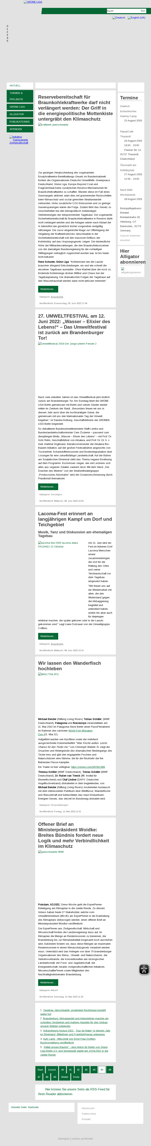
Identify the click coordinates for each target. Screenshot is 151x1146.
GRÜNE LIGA (17, 106)
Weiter (64, 1076)
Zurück (52, 1069)
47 (39, 1076)
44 (94, 1069)
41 (70, 1069)
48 (46, 1076)
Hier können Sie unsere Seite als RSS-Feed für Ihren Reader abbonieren (74, 1092)
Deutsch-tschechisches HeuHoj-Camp (128, 111)
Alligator (17, 114)
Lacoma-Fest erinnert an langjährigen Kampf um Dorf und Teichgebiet (75, 519)
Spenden (16, 129)
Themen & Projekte (16, 96)
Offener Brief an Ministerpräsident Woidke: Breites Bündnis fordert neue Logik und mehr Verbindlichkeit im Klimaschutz (73, 835)
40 (62, 1069)
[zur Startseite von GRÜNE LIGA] (33, 1)
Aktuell (15, 85)
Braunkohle (57, 297)
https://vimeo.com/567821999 (88, 767)
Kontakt (86, 1119)
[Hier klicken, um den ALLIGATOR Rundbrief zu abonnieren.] (131, 271)
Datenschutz (89, 1113)
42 (78, 1069)
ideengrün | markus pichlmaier (75, 1138)
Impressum (88, 1108)
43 (86, 1069)
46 (109, 1069)
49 (54, 1076)
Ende (76, 1076)
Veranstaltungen (59, 805)
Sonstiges (56, 494)
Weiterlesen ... (48, 289)
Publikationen (19, 121)
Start (40, 1069)
